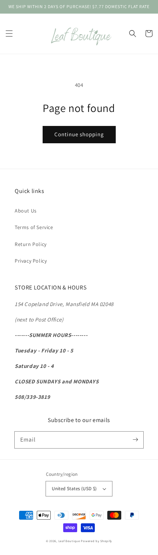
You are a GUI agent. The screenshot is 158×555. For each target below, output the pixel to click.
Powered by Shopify (96, 541)
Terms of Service (34, 227)
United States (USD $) (74, 488)
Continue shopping (79, 134)
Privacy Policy (31, 260)
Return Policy (31, 244)
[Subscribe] (135, 440)
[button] (9, 33)
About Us (26, 210)
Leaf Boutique (69, 541)
